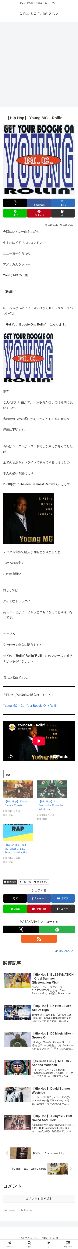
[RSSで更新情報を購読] (39, 939)
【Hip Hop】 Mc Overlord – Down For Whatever (51, 805)
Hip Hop (11, 881)
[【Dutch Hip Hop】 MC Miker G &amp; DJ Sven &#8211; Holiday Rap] (18, 832)
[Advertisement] (39, 66)
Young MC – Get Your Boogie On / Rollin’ (30, 705)
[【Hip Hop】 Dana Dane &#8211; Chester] (18, 789)
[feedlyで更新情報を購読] (57, 929)
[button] (63, 213)
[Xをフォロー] (21, 929)
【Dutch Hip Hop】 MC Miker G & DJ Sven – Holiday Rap (16, 848)
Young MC (42, 881)
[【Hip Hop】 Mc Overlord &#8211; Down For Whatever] (52, 789)
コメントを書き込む (39, 1198)
